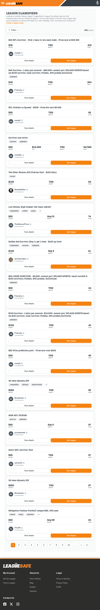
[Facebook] (5, 604)
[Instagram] (18, 604)
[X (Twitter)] (11, 604)
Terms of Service (63, 579)
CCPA (58, 587)
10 (69, 545)
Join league (71, 61)
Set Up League (9, 579)
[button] (16, 54)
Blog (31, 583)
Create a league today (15, 23)
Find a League (9, 583)
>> (87, 545)
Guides (33, 587)
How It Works (35, 579)
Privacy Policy (62, 583)
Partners (33, 591)
